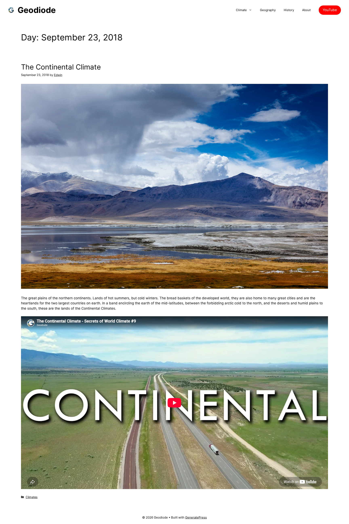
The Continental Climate (61, 67)
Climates (32, 497)
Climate (241, 10)
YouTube (330, 10)
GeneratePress (196, 517)
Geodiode (37, 10)
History (289, 10)
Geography (268, 10)
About (306, 10)
